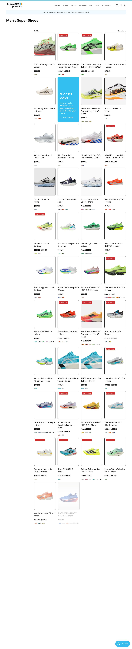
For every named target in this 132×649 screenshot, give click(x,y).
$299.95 (60, 206)
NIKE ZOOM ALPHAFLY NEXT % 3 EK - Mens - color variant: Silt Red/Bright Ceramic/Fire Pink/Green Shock (82, 297)
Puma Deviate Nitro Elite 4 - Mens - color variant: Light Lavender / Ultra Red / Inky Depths (82, 209)
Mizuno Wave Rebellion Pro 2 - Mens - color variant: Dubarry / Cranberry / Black (86, 523)
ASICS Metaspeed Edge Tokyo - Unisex (68, 379)
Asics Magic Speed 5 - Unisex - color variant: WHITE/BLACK (86, 253)
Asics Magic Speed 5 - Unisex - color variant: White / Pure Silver (90, 253)
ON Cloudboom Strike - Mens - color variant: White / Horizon (39, 523)
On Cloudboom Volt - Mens (67, 200)
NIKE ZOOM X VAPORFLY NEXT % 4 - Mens (91, 423)
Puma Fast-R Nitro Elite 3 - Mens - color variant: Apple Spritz (113, 297)
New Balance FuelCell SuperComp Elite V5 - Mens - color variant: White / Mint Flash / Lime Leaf (93, 344)
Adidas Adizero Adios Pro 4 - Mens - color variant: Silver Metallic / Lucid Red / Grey (86, 479)
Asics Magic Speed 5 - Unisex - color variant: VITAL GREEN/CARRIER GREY (82, 253)
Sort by (36, 31)
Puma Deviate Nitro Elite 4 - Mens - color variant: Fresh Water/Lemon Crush (86, 209)
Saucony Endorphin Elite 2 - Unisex (43, 470)
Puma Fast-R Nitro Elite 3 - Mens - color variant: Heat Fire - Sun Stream (117, 297)
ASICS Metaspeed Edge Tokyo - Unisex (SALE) (68, 65)
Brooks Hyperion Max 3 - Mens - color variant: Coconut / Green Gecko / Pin (63, 341)
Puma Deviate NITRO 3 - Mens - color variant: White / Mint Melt (106, 388)
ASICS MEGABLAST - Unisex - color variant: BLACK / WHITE (39, 341)
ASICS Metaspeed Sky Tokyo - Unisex (91, 379)
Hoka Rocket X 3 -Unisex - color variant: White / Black (106, 341)
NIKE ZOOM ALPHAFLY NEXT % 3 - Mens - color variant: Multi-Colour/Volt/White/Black (106, 253)
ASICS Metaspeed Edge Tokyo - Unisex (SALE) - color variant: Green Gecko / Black (59, 74)
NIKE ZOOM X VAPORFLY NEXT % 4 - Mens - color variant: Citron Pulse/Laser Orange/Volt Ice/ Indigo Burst (82, 432)
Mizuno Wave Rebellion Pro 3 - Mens (114, 470)
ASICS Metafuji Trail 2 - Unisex (44, 65)
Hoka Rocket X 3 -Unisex (112, 332)
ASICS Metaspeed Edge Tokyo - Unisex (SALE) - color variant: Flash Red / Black (63, 74)
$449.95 (37, 385)
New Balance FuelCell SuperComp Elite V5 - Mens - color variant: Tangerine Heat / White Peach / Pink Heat (82, 344)
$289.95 (107, 115)
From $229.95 (86, 429)
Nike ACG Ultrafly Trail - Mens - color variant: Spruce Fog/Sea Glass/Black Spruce (113, 209)
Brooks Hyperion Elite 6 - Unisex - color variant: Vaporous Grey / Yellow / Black (35, 118)
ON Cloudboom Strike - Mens (44, 514)
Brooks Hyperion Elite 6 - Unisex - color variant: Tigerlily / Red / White (39, 118)
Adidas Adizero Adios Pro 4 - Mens (90, 470)
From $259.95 (86, 250)
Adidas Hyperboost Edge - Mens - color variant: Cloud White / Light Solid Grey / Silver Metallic (35, 165)
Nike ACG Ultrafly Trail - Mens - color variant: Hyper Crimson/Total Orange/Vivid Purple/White (106, 209)
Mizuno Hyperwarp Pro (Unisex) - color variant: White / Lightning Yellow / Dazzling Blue (35, 297)
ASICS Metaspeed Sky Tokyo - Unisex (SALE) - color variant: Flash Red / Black (106, 165)
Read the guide (66, 118)
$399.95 (37, 71)
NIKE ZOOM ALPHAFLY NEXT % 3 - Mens (113, 244)
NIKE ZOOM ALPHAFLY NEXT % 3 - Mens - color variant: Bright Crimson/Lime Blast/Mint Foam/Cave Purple (66, 523)
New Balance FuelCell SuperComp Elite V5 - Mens (91, 334)
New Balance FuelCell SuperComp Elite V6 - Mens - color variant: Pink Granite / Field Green (90, 121)
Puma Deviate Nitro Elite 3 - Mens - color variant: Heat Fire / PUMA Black (109, 432)
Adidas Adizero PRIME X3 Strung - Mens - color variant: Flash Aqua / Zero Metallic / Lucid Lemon (35, 388)
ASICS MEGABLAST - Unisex (43, 332)
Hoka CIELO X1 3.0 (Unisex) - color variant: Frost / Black (39, 253)
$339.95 (37, 162)
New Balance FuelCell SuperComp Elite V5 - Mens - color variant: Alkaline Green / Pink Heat (86, 344)
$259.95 (60, 162)
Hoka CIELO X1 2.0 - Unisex (66, 470)
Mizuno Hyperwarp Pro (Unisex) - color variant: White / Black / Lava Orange (39, 297)
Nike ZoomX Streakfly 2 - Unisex (44, 423)
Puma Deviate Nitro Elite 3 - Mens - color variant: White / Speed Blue (106, 432)
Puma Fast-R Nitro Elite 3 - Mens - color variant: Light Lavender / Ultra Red (106, 297)
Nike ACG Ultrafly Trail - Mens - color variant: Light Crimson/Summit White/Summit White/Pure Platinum (109, 209)
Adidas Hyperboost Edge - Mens (43, 156)
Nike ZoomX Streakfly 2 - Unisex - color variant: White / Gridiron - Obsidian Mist (43, 432)
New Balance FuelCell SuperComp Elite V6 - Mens (91, 111)
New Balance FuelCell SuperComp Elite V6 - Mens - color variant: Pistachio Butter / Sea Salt (86, 121)
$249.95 (37, 429)
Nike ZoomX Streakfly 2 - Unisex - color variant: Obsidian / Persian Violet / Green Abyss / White (46, 432)
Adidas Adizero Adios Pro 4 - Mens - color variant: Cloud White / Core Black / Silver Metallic (82, 479)
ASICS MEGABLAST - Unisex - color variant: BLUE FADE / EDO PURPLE (46, 341)
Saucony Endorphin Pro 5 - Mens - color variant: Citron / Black (63, 253)
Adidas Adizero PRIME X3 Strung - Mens (43, 379)
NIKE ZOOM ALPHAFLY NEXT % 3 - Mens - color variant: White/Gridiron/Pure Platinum (63, 523)
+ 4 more (98, 479)
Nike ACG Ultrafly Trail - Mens (114, 200)
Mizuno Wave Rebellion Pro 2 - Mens (91, 514)
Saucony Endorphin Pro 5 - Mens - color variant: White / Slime (59, 253)
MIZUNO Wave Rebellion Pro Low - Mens (66, 425)
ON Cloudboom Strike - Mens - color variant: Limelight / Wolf (43, 523)
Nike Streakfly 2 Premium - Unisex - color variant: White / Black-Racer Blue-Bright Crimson (59, 165)
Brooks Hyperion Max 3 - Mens (68, 332)
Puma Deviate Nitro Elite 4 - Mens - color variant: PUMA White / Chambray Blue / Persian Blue (93, 209)
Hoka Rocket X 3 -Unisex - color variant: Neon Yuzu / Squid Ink (109, 341)
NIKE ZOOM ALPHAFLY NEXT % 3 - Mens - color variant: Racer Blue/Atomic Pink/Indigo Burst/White (59, 523)
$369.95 (37, 115)
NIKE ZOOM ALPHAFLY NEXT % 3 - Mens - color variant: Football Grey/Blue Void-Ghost (70, 523)
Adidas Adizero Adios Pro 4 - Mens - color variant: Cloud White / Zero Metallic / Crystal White (90, 479)
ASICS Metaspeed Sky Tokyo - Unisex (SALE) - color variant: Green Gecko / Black (82, 74)
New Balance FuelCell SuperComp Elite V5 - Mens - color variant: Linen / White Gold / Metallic (90, 344)
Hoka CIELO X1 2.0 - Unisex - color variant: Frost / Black (59, 479)
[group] (66, 12)
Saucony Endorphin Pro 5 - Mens (68, 244)
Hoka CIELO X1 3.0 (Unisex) (41, 244)
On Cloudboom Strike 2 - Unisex (115, 65)
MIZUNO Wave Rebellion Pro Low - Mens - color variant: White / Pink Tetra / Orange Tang (63, 435)
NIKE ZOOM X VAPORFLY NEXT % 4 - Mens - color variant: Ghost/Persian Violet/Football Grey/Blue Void (86, 432)
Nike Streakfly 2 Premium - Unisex (66, 156)
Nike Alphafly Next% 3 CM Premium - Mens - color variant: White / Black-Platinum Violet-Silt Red (82, 165)
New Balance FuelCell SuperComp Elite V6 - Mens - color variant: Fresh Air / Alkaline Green (82, 121)
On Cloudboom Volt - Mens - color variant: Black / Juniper (59, 209)
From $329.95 (86, 206)
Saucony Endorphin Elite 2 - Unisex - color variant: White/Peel (35, 479)
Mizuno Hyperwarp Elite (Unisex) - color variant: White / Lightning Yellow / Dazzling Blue (59, 297)
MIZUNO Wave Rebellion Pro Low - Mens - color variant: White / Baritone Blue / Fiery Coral (59, 435)
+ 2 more (122, 297)
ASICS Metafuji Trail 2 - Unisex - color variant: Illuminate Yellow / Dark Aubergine (35, 74)
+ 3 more (51, 432)
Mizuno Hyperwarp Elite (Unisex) (68, 288)
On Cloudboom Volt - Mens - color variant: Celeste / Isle (66, 209)
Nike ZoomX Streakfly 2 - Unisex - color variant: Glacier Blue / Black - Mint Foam (35, 432)
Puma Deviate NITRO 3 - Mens (114, 379)
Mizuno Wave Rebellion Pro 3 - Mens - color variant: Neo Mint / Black (106, 479)
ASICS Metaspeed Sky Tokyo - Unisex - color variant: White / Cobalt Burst (86, 388)
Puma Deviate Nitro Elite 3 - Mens (113, 423)
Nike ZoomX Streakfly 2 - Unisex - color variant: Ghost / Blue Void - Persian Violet (39, 432)
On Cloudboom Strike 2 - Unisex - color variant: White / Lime (106, 74)
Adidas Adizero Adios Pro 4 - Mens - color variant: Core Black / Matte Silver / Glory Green (93, 479)
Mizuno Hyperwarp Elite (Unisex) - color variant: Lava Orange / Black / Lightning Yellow (63, 297)
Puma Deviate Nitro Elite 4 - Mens (89, 200)
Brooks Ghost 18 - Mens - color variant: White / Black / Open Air (35, 209)
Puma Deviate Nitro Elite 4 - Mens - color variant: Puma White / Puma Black (90, 209)
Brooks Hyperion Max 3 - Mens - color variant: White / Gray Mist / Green (66, 341)
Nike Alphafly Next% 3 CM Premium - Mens (90, 156)
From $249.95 (86, 341)
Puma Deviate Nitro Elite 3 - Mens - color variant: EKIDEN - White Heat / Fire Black (113, 432)
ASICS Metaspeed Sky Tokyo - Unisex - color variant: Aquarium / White (82, 388)
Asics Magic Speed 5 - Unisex (91, 244)
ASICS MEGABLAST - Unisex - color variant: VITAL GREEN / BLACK (43, 341)
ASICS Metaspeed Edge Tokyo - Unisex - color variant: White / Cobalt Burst (63, 388)
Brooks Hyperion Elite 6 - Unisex (44, 109)
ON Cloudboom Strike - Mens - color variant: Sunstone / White (35, 523)
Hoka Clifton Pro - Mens (112, 109)
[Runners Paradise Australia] (14, 5)
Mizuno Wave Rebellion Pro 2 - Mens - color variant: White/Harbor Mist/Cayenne (82, 523)
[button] (107, 5)
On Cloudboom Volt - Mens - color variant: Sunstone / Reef (63, 209)
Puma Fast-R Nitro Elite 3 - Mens (114, 288)
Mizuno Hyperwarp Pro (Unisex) (44, 288)
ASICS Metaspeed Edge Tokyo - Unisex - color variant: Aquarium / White (59, 388)
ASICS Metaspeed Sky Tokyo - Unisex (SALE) (91, 65)
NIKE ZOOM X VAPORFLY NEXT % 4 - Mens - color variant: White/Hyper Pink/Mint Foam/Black (90, 432)
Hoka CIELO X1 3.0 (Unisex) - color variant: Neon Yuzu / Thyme (35, 253)
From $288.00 (86, 475)
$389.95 (60, 520)
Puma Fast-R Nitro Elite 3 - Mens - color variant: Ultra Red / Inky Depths (109, 297)
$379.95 (107, 71)
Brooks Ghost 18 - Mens (42, 200)
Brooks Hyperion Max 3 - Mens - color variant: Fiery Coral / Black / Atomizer (59, 341)
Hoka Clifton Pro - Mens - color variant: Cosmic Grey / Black (106, 118)
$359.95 (37, 338)
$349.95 (107, 206)
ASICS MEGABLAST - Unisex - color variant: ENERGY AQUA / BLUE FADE (35, 341)
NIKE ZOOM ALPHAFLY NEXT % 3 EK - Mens (90, 288)
